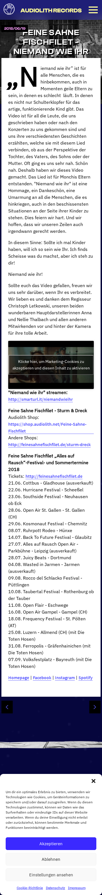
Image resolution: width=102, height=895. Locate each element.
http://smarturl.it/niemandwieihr (40, 399)
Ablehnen (51, 859)
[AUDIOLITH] (10, 16)
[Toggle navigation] (93, 9)
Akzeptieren (51, 843)
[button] (93, 781)
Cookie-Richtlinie (30, 888)
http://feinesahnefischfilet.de (54, 476)
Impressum (77, 888)
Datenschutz (55, 888)
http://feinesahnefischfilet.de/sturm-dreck (49, 444)
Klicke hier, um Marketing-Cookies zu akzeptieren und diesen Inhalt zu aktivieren (51, 365)
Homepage (18, 677)
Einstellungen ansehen (51, 874)
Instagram (65, 677)
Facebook (42, 677)
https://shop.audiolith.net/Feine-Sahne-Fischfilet (47, 427)
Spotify (85, 677)
